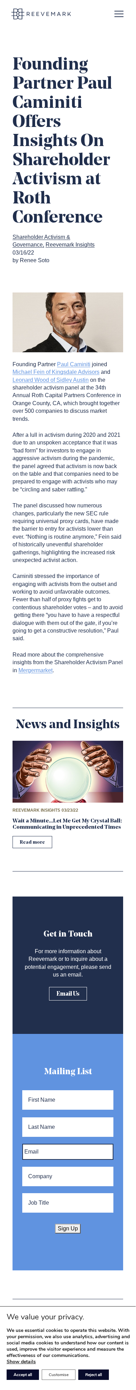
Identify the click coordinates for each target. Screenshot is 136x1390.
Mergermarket (35, 670)
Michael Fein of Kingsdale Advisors (56, 372)
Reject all (93, 1374)
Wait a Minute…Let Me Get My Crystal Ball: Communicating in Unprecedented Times (67, 824)
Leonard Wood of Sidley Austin (51, 380)
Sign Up (68, 1228)
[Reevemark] (41, 13)
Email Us (68, 994)
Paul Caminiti (73, 364)
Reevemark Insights (70, 245)
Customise (59, 1374)
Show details (21, 1362)
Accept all (23, 1374)
